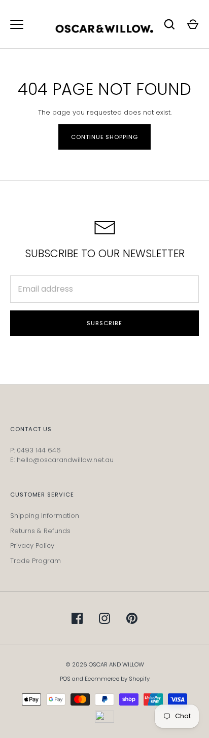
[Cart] (193, 24)
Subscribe (104, 323)
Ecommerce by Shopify (117, 679)
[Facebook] (77, 618)
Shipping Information (44, 515)
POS (65, 679)
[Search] (169, 24)
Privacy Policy (32, 545)
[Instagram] (104, 618)
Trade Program (35, 561)
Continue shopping (104, 137)
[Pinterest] (132, 618)
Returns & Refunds (40, 531)
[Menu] (17, 24)
